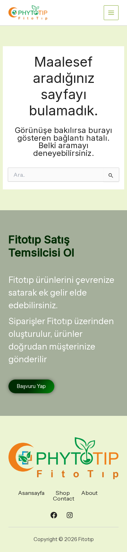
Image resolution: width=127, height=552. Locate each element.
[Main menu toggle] (111, 12)
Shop (63, 493)
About (89, 493)
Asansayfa (31, 493)
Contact (63, 498)
